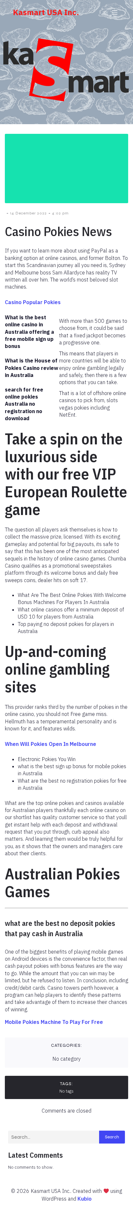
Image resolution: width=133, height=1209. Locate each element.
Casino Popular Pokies (33, 302)
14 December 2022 (28, 213)
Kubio (84, 1198)
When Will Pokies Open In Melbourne (50, 744)
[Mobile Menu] (114, 12)
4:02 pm (60, 213)
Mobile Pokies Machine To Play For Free (54, 1022)
